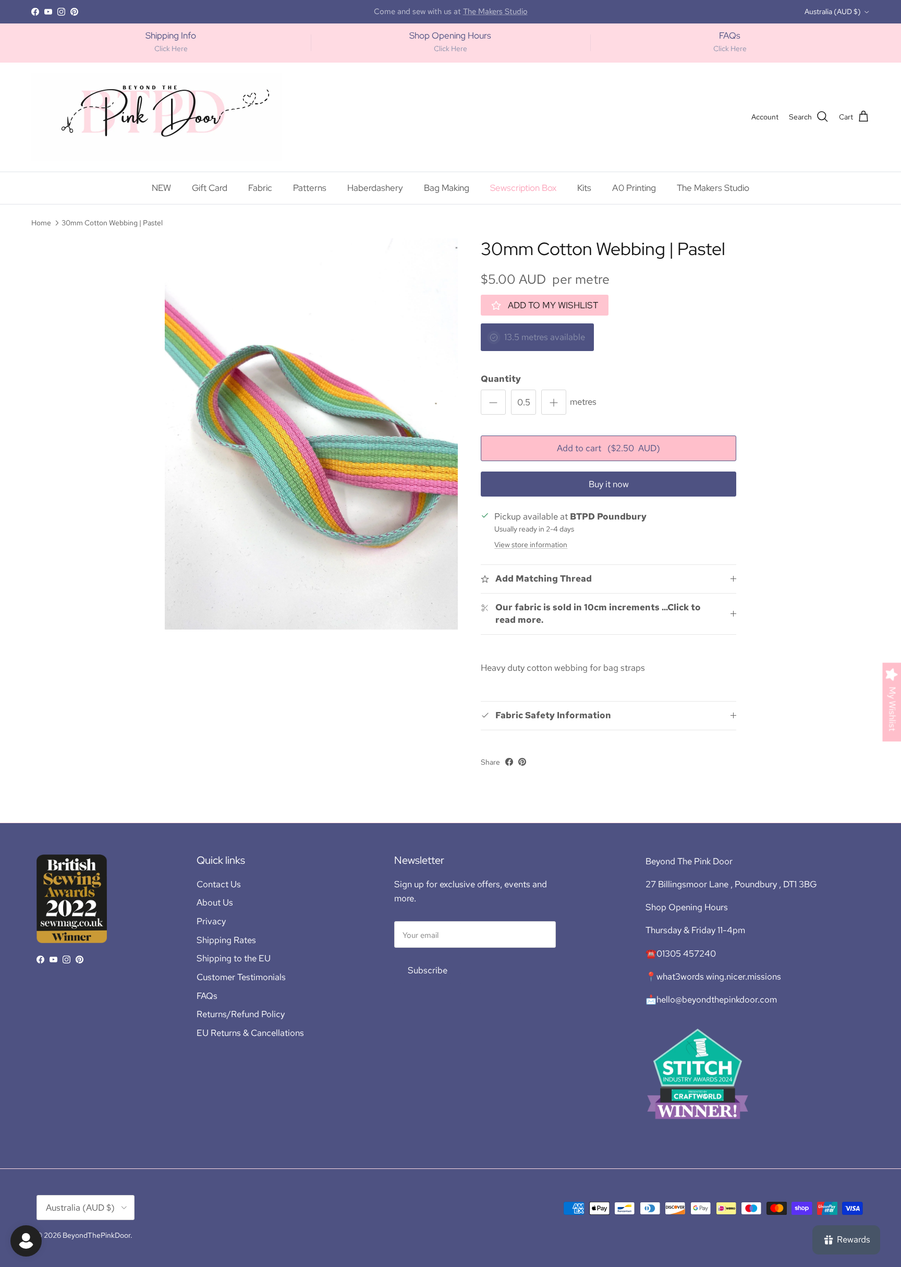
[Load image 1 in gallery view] (311, 434)
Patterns (309, 188)
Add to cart (608, 448)
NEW (161, 188)
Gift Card (209, 188)
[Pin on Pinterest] (522, 762)
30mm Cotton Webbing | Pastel (112, 222)
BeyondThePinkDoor (96, 1235)
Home (41, 222)
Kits (584, 188)
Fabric (260, 188)
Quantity (501, 378)
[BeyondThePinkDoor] (156, 117)
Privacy (211, 921)
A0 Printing (634, 188)
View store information (530, 544)
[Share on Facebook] (509, 762)
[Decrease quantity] (493, 402)
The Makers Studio (713, 188)
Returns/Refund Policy (241, 1014)
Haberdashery (375, 188)
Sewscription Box (523, 188)
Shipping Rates (226, 940)
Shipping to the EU (234, 958)
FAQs (207, 995)
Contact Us (219, 884)
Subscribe (427, 970)
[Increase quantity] (553, 402)
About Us (215, 902)
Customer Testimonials (241, 977)
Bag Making (446, 188)
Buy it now (609, 484)
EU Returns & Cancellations (250, 1033)
